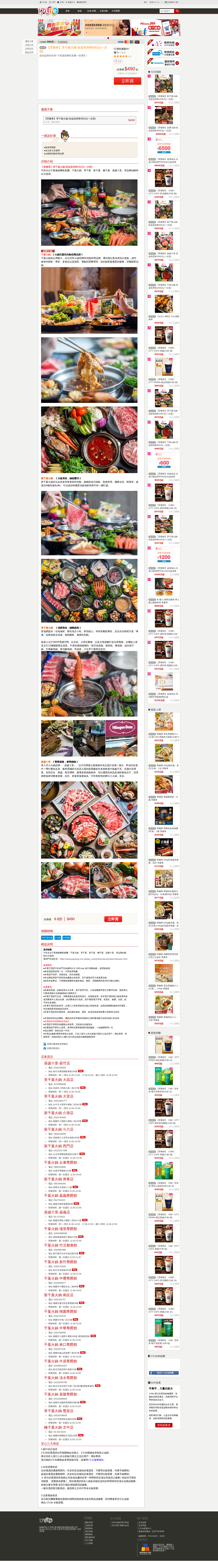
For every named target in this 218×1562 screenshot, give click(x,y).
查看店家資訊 (53, 1048)
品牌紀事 (89, 1525)
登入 (146, 2)
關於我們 (82, 2)
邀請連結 (63, 42)
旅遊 (80, 11)
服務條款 (89, 1534)
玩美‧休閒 (91, 11)
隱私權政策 (90, 1537)
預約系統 (89, 1531)
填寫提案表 (164, 1425)
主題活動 (104, 11)
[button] (105, 38)
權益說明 (29, 52)
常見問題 (142, 1525)
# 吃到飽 (66, 938)
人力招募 (89, 1543)
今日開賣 (116, 11)
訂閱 (61, 2)
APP (53, 2)
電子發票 (89, 1540)
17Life (44, 2)
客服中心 (71, 2)
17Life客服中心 (145, 1528)
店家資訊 (29, 49)
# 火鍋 (57, 938)
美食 (68, 11)
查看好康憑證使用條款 (57, 1044)
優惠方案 (29, 41)
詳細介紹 (29, 45)
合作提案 (142, 1522)
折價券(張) (173, 2)
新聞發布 (89, 1528)
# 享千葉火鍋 (47, 938)
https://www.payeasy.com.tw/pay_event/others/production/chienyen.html (93, 959)
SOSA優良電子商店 (120, 1522)
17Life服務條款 (96, 1460)
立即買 (127, 81)
